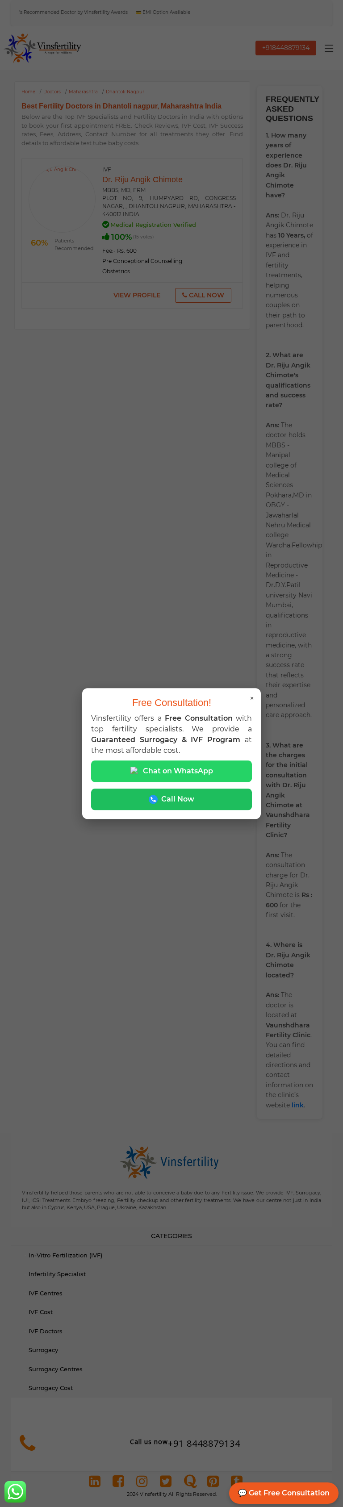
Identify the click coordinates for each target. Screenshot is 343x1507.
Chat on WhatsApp (178, 771)
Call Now (177, 799)
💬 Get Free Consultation (284, 1493)
